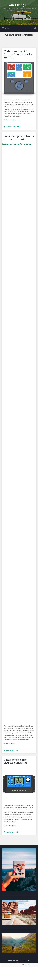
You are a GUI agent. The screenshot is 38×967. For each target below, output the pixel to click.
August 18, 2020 (10, 126)
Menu (7, 28)
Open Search (34, 28)
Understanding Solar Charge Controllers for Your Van (18, 54)
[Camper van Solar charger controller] (19, 784)
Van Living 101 (19, 5)
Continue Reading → (10, 120)
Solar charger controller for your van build (19, 137)
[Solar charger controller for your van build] (19, 432)
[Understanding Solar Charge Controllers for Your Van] (19, 79)
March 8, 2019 (10, 750)
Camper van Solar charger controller (15, 761)
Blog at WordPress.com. (19, 960)
